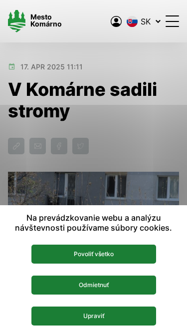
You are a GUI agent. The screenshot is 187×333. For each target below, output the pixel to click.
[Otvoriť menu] (172, 21)
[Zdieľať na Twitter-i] (80, 146)
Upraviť (93, 316)
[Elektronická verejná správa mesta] (116, 21)
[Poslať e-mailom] (37, 146)
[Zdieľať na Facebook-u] (59, 146)
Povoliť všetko (94, 254)
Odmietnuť (94, 285)
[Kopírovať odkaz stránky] (16, 146)
